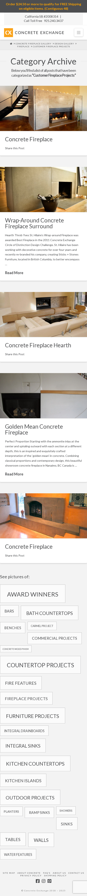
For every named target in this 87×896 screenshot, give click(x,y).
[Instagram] (43, 881)
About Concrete (29, 873)
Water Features (18, 854)
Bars (9, 611)
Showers (65, 810)
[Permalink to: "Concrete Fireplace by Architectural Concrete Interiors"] (43, 108)
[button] (78, 32)
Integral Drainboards (24, 731)
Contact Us (76, 873)
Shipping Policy (55, 875)
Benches (12, 628)
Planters (11, 811)
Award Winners (32, 594)
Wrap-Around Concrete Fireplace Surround (34, 223)
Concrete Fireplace (29, 139)
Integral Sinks (22, 746)
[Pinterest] (49, 881)
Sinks (67, 823)
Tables (12, 839)
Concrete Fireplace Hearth (38, 345)
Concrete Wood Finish (16, 649)
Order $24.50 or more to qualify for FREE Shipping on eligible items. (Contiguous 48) (43, 6)
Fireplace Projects (26, 698)
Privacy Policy (31, 875)
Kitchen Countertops (35, 764)
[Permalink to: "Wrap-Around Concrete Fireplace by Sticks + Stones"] (43, 189)
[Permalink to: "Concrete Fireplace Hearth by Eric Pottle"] (43, 314)
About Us (59, 873)
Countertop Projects (40, 665)
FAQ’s (46, 873)
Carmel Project (42, 626)
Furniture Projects (32, 716)
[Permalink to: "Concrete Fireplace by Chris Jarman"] (43, 516)
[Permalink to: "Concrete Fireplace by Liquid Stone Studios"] (43, 395)
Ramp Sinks (39, 812)
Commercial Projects (54, 638)
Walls (41, 840)
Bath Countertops (49, 613)
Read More (14, 272)
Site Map (9, 873)
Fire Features (20, 683)
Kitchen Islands (23, 780)
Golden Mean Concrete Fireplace (34, 429)
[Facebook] (37, 881)
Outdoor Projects (30, 797)
